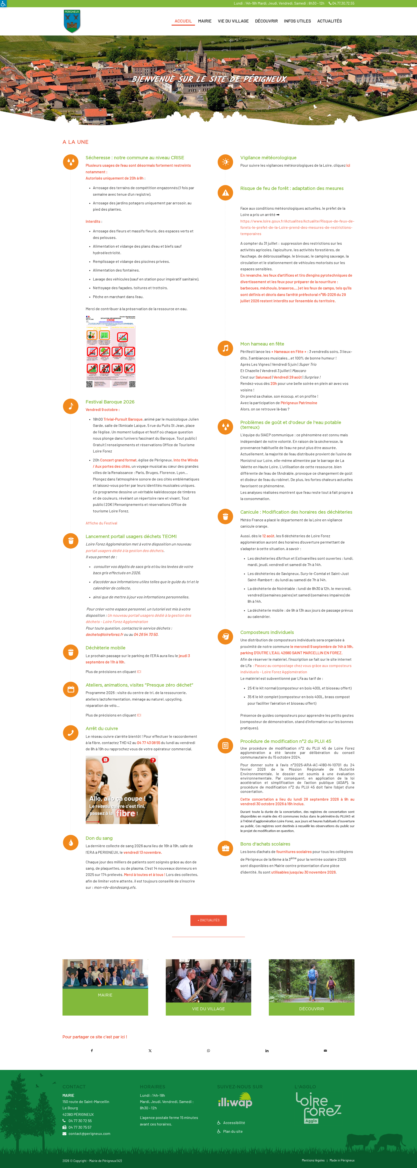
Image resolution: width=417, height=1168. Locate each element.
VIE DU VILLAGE (208, 1009)
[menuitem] (183, 21)
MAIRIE (105, 995)
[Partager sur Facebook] (92, 1051)
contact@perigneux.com (89, 1134)
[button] (3, 3)
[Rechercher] (349, 21)
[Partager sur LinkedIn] (267, 1051)
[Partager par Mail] (325, 1051)
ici (348, 165)
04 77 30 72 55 (80, 1121)
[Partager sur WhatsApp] (208, 1051)
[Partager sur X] (150, 1051)
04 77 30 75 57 (79, 1127)
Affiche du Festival (101, 523)
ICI (139, 672)
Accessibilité (233, 1123)
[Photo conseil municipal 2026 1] (105, 974)
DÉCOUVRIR (311, 1009)
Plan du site (232, 1131)
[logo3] (72, 21)
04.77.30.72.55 (343, 3)
